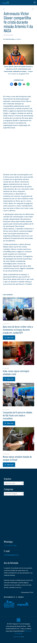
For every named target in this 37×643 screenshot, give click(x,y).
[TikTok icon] (23, 637)
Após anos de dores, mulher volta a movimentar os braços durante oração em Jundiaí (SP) (18, 329)
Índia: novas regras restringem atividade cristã (16, 372)
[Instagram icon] (21, 637)
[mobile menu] (34, 2)
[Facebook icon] (15, 637)
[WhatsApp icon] (14, 637)
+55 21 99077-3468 (10, 545)
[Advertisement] (18, 152)
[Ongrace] (5, 2)
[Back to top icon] (18, 620)
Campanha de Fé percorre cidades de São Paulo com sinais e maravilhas (17, 415)
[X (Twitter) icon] (17, 637)
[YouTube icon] (19, 637)
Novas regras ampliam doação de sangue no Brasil (17, 458)
